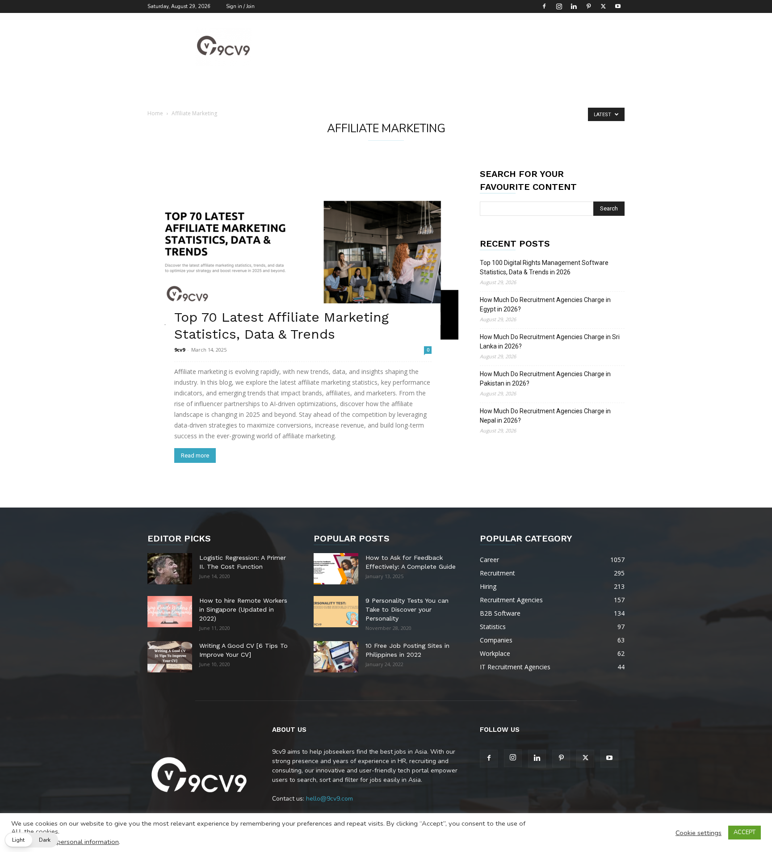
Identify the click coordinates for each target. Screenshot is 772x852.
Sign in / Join (240, 6)
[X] (603, 6)
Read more (195, 455)
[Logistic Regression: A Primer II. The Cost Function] (169, 568)
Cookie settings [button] (699, 833)
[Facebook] (544, 6)
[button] (31, 840)
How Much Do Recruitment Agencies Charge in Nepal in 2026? (545, 415)
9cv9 (179, 349)
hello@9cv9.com (329, 798)
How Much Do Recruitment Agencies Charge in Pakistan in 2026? (545, 378)
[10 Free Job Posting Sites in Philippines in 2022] (336, 656)
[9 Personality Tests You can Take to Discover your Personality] (336, 611)
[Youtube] (618, 6)
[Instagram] (559, 6)
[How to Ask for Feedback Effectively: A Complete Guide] (336, 568)
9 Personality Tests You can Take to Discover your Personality (407, 609)
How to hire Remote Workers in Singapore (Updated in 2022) (243, 609)
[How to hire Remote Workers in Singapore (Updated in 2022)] (169, 611)
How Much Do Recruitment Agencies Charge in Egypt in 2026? (545, 304)
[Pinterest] (588, 6)
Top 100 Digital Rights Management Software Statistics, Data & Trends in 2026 (544, 267)
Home (155, 113)
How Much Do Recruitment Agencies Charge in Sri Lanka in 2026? (550, 341)
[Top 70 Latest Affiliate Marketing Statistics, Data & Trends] (302, 254)
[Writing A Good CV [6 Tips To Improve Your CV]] (169, 656)
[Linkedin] (573, 6)
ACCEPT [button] (744, 832)
